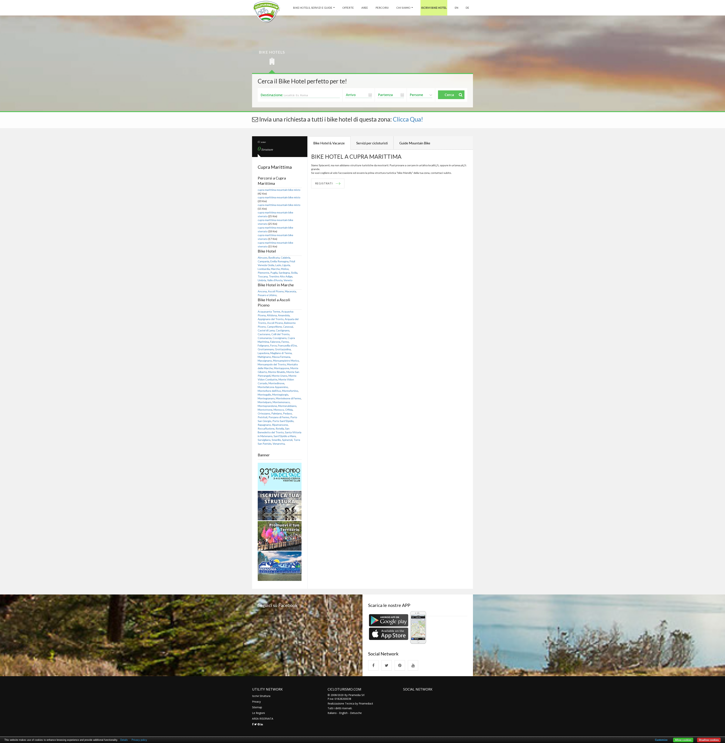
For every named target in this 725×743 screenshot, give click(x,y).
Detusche (356, 713)
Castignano (282, 330)
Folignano (263, 345)
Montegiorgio (280, 394)
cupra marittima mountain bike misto (279, 189)
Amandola (284, 315)
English (343, 713)
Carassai (288, 326)
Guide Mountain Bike (414, 143)
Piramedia (365, 703)
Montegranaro (266, 398)
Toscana (263, 276)
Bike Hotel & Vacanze (329, 143)
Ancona (262, 291)
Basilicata (274, 257)
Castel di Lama (266, 330)
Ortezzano (264, 413)
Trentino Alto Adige (280, 276)
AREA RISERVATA (262, 718)
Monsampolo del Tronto (272, 364)
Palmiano (276, 413)
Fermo (285, 341)
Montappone (281, 368)
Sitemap (257, 707)
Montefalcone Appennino (273, 387)
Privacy (256, 701)
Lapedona (263, 353)
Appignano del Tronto (271, 319)
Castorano (264, 334)
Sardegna (284, 272)
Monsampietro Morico (286, 360)
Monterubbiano (287, 405)
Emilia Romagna (279, 261)
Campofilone (274, 326)
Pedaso (287, 413)
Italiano (332, 713)
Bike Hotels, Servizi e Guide (312, 7)
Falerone (275, 341)
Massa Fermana (281, 356)
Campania (263, 261)
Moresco (279, 409)
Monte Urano (279, 375)
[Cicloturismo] (373, 665)
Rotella (280, 428)
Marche (275, 268)
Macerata (290, 291)
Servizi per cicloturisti (372, 143)
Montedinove (276, 383)
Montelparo (264, 402)
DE (467, 7)
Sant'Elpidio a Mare (285, 436)
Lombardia (264, 268)
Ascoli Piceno (276, 291)
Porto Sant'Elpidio (283, 421)
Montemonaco (281, 402)
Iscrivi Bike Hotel (433, 7)
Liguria (286, 265)
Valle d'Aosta (274, 280)
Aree (364, 7)
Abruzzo (262, 257)
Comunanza (264, 338)
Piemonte (263, 272)
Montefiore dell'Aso (269, 390)
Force (273, 345)
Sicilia (294, 272)
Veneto (288, 280)
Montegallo (264, 394)
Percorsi (382, 7)
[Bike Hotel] (266, 12)
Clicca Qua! (408, 119)
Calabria (285, 257)
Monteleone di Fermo (288, 398)
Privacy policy (139, 739)
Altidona (272, 315)
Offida (289, 409)
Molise (285, 268)
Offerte (348, 7)
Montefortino (290, 390)
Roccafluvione (266, 428)
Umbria (262, 280)
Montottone (265, 409)
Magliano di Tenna (281, 353)
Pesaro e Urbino (267, 295)
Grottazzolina (283, 349)
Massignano (265, 360)
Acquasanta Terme (269, 311)
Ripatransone (280, 424)
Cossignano (280, 338)
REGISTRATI (324, 183)
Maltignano (264, 356)
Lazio (278, 265)
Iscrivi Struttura (261, 696)
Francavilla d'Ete (287, 345)
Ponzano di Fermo (278, 417)
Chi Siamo (403, 7)
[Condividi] (253, 724)
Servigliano (264, 439)
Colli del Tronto (280, 334)
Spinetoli (287, 439)
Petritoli (262, 417)
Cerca (449, 94)
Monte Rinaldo (276, 371)
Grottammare (266, 349)
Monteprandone (267, 405)
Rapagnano (264, 424)
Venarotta (279, 443)
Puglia (274, 272)
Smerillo (276, 439)
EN (456, 7)
